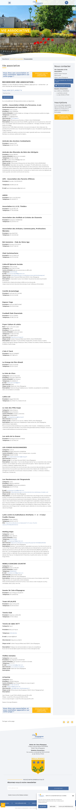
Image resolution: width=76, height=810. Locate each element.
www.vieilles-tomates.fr (17, 666)
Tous (4, 90)
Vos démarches (20, 803)
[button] (74, 9)
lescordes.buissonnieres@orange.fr (17, 456)
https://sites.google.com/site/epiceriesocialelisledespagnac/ (28, 275)
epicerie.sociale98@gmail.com (16, 273)
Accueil (12, 59)
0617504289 (13, 539)
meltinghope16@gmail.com (15, 541)
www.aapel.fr (15, 118)
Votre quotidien (19, 59)
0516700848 (13, 272)
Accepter (43, 806)
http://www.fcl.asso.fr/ (17, 337)
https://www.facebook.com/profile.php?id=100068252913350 (28, 542)
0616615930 (13, 571)
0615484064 (13, 633)
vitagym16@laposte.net (13, 686)
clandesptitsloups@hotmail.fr (15, 417)
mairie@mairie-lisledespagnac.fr (20, 688)
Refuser (52, 806)
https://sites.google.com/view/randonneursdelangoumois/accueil (29, 492)
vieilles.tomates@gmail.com (15, 665)
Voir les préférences (66, 806)
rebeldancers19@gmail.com (15, 573)
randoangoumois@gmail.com (15, 490)
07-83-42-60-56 (14, 685)
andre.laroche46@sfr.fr (13, 382)
